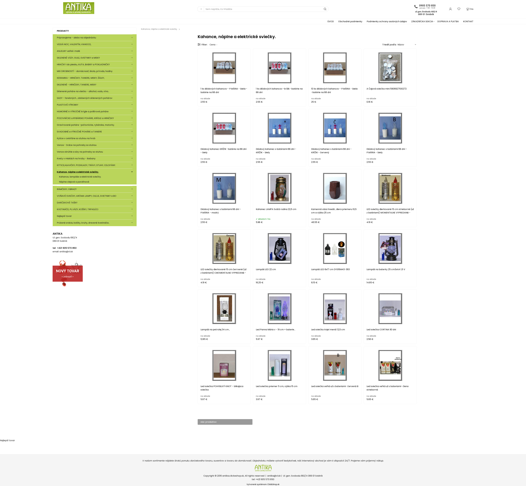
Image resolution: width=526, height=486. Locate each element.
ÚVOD (330, 21)
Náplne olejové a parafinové (74, 181)
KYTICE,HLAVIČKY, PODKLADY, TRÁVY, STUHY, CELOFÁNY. (86, 165)
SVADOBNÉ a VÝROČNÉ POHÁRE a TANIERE (79, 131)
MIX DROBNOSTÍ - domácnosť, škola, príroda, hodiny (84, 71)
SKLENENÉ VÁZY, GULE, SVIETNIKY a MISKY (78, 57)
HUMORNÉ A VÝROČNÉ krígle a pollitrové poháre (82, 111)
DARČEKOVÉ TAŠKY (67, 202)
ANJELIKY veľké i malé (68, 51)
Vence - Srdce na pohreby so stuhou (76, 145)
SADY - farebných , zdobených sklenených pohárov (85, 98)
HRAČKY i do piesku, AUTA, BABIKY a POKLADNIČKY (83, 64)
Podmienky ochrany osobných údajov (387, 21)
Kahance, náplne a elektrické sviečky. (78, 172)
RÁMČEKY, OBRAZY (67, 189)
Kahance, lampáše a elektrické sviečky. (80, 176)
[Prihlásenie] (450, 9)
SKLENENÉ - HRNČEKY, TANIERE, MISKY (76, 84)
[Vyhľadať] (200, 9)
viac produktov (208, 422)
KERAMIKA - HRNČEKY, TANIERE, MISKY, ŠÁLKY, (81, 77)
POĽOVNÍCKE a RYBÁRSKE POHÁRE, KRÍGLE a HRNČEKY (85, 118)
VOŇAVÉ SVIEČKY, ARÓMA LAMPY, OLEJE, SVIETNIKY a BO (86, 195)
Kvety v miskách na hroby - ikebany (76, 158)
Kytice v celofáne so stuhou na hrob (76, 138)
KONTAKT (468, 21)
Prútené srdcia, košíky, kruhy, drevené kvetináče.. (83, 222)
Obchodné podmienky (350, 21)
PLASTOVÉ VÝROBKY (67, 104)
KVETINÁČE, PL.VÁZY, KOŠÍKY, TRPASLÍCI (77, 209)
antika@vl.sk (274, 475)
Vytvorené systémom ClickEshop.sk (263, 484)
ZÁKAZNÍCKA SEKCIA (422, 21)
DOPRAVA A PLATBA (448, 21)
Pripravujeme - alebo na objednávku (76, 37)
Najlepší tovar (64, 216)
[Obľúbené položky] (459, 9)
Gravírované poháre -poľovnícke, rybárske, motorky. (86, 125)
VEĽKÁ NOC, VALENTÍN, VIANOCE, (74, 44)
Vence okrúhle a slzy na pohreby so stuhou (80, 151)
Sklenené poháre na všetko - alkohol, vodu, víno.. (83, 91)
